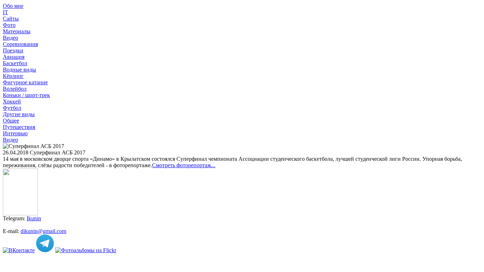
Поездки (13, 50)
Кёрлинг (13, 76)
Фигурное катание (25, 82)
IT (5, 12)
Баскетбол (15, 63)
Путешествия (19, 127)
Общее (11, 121)
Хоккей (12, 101)
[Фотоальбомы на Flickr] (85, 250)
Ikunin (34, 218)
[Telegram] (45, 250)
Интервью (15, 133)
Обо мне (13, 6)
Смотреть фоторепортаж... (183, 165)
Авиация (13, 57)
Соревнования (20, 44)
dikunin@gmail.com (43, 231)
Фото (9, 25)
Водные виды (19, 70)
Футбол (12, 108)
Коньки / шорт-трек (26, 95)
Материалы (16, 31)
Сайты (11, 19)
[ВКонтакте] (19, 250)
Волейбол (15, 89)
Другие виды (19, 114)
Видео (10, 38)
